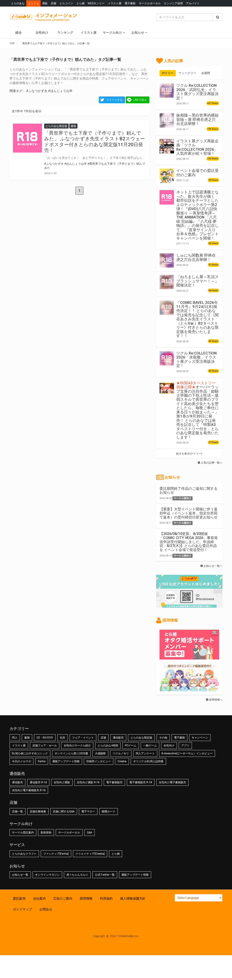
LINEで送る (140, 99)
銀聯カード (108, 811)
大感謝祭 (100, 753)
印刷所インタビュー (98, 761)
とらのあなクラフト (24, 853)
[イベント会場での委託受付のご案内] (167, 176)
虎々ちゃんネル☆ (77, 874)
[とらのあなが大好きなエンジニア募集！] (189, 689)
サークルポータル (150, 3)
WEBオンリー (96, 3)
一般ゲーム (150, 745)
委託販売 (19, 898)
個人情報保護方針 (132, 898)
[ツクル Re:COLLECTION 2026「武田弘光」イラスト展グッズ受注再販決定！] (167, 90)
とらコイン (66, 3)
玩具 (62, 737)
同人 (14, 737)
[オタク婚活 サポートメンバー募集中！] (189, 657)
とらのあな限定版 (141, 737)
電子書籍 (130, 3)
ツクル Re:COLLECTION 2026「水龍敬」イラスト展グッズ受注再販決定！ (196, 359)
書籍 (27, 737)
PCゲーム (130, 745)
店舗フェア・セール (44, 745)
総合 (18, 32)
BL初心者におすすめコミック (30, 753)
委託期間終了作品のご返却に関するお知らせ (189, 490)
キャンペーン (200, 737)
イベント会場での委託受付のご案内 (197, 172)
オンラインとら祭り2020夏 (71, 753)
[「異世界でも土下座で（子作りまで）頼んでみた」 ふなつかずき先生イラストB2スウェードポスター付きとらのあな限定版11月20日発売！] (27, 138)
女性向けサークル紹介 (77, 745)
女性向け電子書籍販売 (172, 782)
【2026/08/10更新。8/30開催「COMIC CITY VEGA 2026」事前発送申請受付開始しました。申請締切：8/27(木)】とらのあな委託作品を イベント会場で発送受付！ (189, 542)
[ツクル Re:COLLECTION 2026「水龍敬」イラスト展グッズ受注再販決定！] (167, 358)
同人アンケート (145, 753)
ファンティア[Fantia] (56, 853)
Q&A (89, 832)
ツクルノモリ (121, 753)
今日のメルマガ (21, 761)
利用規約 (106, 898)
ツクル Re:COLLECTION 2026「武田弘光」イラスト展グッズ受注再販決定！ (197, 91)
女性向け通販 (62, 782)
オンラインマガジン (47, 874)
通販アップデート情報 (66, 761)
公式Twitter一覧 (105, 874)
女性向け (42, 32)
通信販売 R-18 (38, 782)
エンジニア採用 (173, 3)
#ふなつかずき (36, 91)
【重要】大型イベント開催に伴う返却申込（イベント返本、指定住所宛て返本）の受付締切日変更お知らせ (189, 513)
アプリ (185, 745)
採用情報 (86, 898)
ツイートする (114, 99)
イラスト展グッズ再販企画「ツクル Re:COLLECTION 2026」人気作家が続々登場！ (197, 147)
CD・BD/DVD (44, 737)
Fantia (42, 761)
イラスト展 (114, 3)
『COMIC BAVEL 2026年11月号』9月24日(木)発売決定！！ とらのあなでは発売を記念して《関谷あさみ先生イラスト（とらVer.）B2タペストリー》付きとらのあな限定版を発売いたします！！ (197, 319)
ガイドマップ (22, 909)
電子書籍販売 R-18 (140, 782)
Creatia (122, 761)
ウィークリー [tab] (187, 73)
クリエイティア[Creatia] (90, 853)
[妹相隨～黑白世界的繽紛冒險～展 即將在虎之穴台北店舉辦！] (167, 120)
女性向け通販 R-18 (88, 782)
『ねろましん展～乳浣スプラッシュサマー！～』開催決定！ (197, 280)
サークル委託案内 (23, 832)
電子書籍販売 (114, 782)
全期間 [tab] (205, 73)
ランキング (65, 32)
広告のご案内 (62, 898)
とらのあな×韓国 (108, 745)
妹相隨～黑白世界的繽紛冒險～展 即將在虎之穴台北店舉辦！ (197, 119)
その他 (163, 737)
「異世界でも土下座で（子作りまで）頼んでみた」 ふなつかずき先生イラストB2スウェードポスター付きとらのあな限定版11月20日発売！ (94, 141)
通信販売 (118, 737)
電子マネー (88, 811)
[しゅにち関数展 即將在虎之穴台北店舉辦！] (167, 260)
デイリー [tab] (168, 73)
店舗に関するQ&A (64, 811)
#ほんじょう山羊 (60, 91)
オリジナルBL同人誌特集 (148, 761)
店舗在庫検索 (38, 811)
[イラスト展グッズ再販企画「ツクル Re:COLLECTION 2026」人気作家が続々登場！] (167, 146)
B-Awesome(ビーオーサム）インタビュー (187, 753)
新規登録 (46, 832)
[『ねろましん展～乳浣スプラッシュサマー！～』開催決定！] (167, 282)
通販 (45, 3)
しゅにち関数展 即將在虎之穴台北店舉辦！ (196, 257)
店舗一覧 (17, 811)
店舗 (53, 3)
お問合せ (45, 909)
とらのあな (18, 3)
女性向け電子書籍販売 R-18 (29, 790)
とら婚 (80, 3)
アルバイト (193, 3)
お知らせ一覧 (20, 874)
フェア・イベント (83, 737)
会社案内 (39, 898)
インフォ (33, 3)
